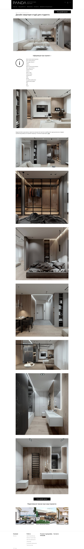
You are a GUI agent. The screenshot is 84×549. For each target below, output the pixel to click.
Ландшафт (29, 541)
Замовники (30, 6)
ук (67, 2)
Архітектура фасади (31, 535)
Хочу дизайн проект (62, 12)
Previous (14, 517)
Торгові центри (30, 545)
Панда (15, 548)
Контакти (36, 6)
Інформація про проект (41, 56)
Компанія (15, 534)
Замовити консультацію (46, 6)
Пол (65, 2)
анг (70, 2)
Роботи (29, 534)
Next (70, 517)
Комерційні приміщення (32, 543)
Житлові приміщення (22, 13)
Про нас (15, 6)
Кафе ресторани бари (31, 537)
